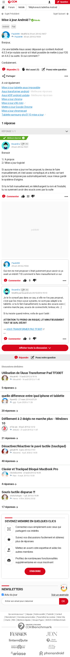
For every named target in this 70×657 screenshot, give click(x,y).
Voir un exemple (60, 594)
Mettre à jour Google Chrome (17, 106)
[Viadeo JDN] (51, 647)
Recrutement (10, 617)
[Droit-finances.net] (51, 640)
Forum (11, 7)
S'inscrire (35, 571)
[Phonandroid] (51, 653)
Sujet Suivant (59, 13)
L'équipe (29, 614)
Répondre (23, 357)
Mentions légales (24, 620)
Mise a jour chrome (12, 99)
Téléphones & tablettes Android (42, 7)
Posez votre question (56, 69)
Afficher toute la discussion (33, 348)
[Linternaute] (18, 640)
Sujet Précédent (12, 13)
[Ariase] (18, 653)
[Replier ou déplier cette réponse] (66, 131)
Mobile (21, 7)
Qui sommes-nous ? (16, 614)
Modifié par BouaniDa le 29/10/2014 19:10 (29, 293)
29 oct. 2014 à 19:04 (20, 266)
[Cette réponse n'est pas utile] (33, 196)
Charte (7, 620)
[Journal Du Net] (51, 634)
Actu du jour (10, 594)
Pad (13, 27)
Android (5, 27)
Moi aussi (32, 69)
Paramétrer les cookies (46, 617)
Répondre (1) (12, 69)
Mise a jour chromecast (14, 110)
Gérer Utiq (61, 617)
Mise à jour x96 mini (12, 103)
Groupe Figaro (38, 620)
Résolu (37, 20)
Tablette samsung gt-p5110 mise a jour (23, 114)
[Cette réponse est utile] (23, 196)
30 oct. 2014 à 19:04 (32, 37)
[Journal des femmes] (18, 634)
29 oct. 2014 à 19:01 (19, 147)
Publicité (50, 614)
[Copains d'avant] (18, 647)
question (64, 2)
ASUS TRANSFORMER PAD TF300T (24, 329)
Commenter (12, 196)
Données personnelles (26, 617)
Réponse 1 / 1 (9, 131)
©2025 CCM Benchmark (55, 620)
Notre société (39, 614)
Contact (58, 614)
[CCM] (12, 2)
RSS (13, 620)
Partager (10, 76)
